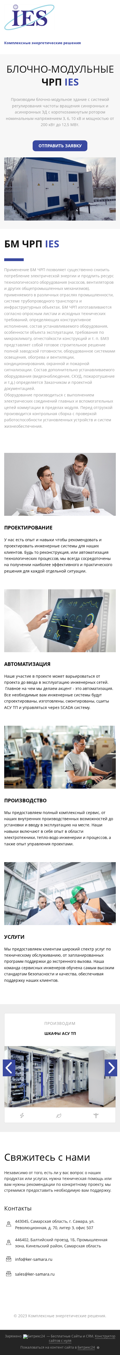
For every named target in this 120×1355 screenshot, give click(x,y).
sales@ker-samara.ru (35, 1274)
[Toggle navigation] (113, 40)
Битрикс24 (86, 1347)
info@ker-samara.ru (33, 1259)
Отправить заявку (60, 145)
